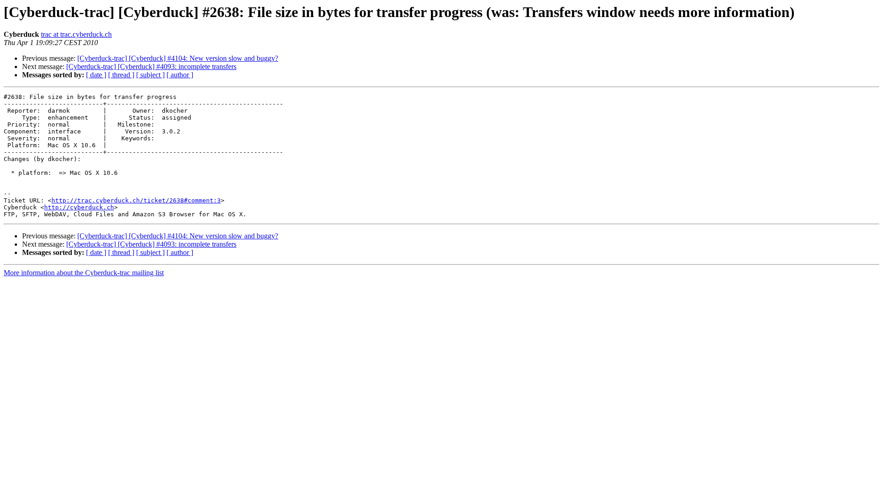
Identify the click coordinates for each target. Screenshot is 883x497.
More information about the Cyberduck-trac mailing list (84, 273)
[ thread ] (121, 75)
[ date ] (96, 75)
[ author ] (179, 75)
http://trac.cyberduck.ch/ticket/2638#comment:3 (136, 200)
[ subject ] (150, 75)
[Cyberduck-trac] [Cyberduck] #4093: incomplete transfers (151, 66)
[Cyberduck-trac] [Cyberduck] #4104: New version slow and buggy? (177, 58)
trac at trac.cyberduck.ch (76, 34)
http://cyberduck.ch (79, 207)
